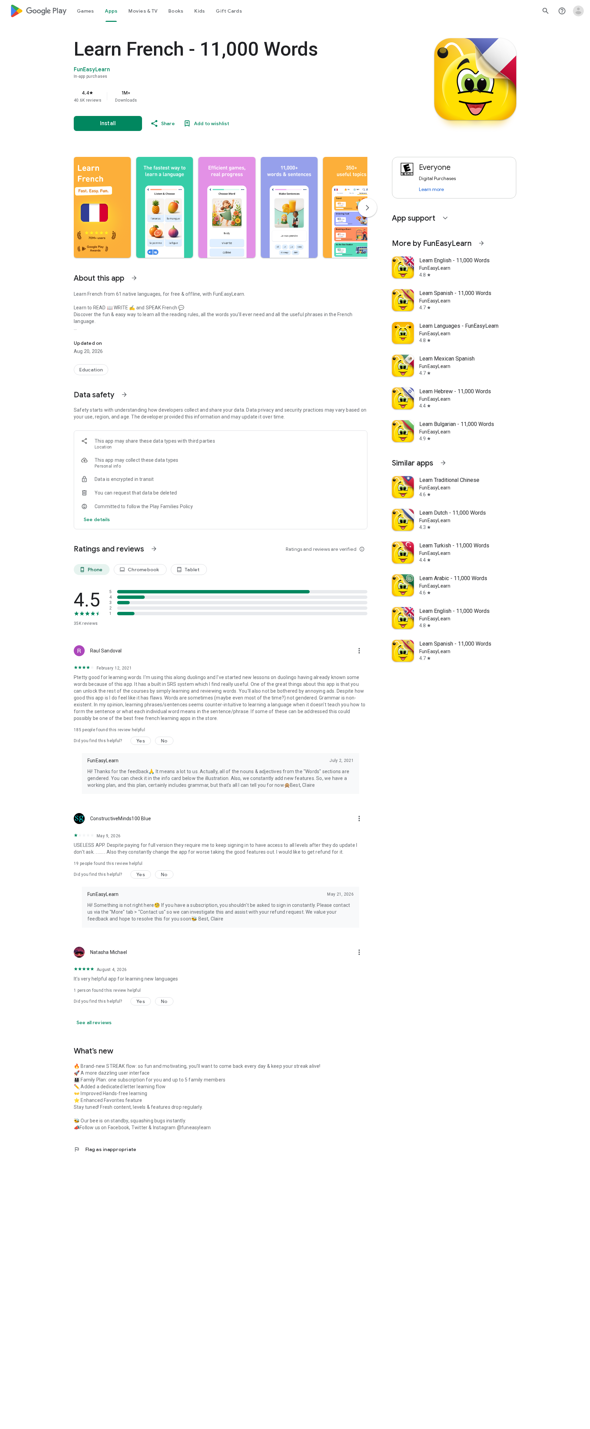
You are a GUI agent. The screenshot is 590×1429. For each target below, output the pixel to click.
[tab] (85, 11)
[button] (102, 207)
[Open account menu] (578, 11)
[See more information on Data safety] (124, 394)
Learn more (431, 189)
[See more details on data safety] (97, 519)
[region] (210, 96)
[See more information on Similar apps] (443, 463)
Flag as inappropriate (105, 1149)
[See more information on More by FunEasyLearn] (481, 243)
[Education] (91, 370)
